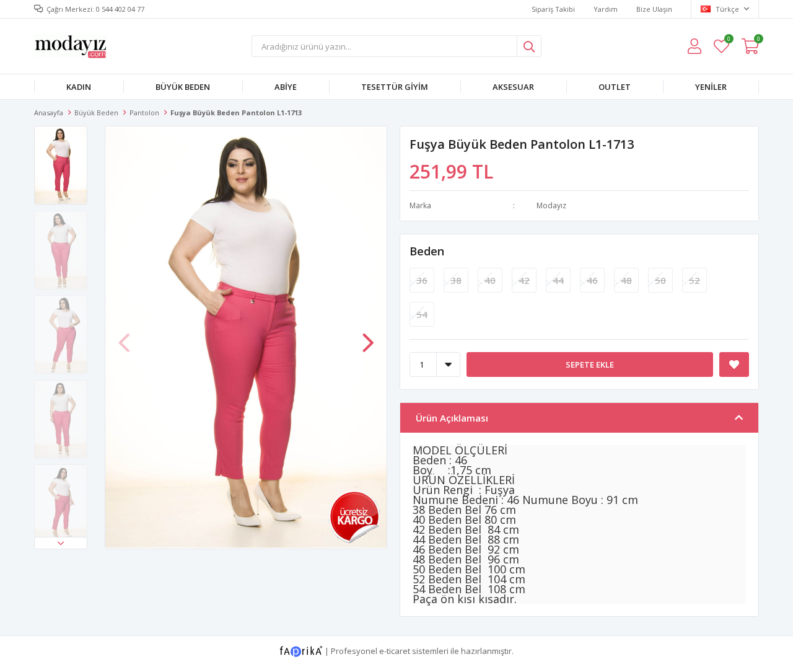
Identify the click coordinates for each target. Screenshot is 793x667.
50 (660, 280)
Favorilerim (728, 40)
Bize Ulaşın (654, 9)
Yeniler (711, 86)
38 (456, 280)
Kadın (78, 86)
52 (694, 280)
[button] (60, 543)
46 (592, 280)
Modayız (551, 205)
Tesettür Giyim (394, 86)
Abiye (285, 86)
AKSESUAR (513, 86)
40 (490, 280)
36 (421, 280)
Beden (427, 251)
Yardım (606, 9)
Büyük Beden (183, 86)
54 (421, 314)
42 (524, 280)
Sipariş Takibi (553, 9)
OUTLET (614, 86)
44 (558, 280)
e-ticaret (394, 650)
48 (626, 280)
